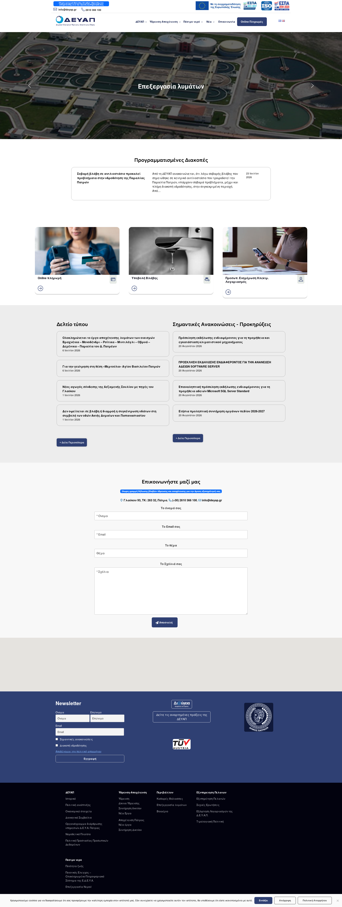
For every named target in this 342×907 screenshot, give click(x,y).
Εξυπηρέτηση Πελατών (210, 798)
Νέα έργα (125, 824)
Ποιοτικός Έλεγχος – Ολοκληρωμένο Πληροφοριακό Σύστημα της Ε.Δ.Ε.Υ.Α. (85, 876)
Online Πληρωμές (252, 21)
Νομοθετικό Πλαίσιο (78, 834)
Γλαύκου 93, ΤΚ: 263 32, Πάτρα (145, 500)
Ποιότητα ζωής (75, 866)
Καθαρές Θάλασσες (170, 798)
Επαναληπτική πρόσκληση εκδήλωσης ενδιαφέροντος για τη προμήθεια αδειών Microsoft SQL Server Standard (224, 389)
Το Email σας (171, 526)
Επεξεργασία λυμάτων (171, 805)
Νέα (209, 21)
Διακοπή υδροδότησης (73, 745)
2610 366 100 (93, 10)
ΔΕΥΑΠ (140, 21)
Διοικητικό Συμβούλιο (79, 817)
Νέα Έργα (125, 813)
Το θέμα (171, 545)
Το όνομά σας (171, 508)
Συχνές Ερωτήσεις (207, 805)
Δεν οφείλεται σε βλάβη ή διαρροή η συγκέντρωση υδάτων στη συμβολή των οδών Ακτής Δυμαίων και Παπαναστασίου (109, 413)
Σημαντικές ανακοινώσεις (76, 739)
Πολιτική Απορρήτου (315, 900)
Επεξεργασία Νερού (79, 886)
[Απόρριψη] (337, 900)
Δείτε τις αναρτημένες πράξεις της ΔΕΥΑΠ (181, 717)
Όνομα (60, 712)
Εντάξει (263, 900)
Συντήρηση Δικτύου (130, 830)
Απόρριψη (285, 900)
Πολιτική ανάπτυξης (78, 805)
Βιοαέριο (162, 811)
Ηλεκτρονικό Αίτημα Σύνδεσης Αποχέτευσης (171, 86)
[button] (171, 85)
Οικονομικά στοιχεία (79, 811)
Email (59, 725)
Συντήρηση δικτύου (130, 808)
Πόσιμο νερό (191, 21)
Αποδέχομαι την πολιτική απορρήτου (78, 751)
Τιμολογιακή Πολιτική (210, 821)
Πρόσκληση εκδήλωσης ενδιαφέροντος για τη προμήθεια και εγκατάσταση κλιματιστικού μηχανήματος (224, 340)
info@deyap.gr (67, 9)
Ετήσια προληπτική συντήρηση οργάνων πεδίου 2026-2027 (222, 411)
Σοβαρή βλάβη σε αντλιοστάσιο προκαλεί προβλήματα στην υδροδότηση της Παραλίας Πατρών (111, 178)
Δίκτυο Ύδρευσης (129, 803)
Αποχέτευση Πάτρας (131, 820)
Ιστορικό (71, 798)
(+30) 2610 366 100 (184, 500)
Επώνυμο (96, 712)
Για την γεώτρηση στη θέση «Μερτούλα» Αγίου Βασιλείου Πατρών (111, 366)
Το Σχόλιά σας (171, 564)
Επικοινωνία (226, 21)
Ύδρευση (124, 798)
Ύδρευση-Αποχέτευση (164, 21)
